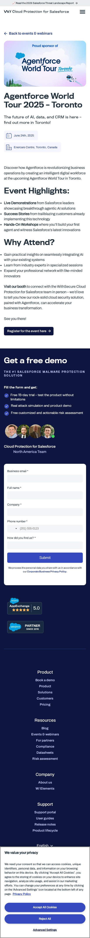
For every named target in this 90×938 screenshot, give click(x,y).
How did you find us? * (21, 538)
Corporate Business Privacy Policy (46, 571)
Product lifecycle (45, 830)
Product (45, 686)
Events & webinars (45, 734)
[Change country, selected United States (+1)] (13, 528)
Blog (45, 728)
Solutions (45, 692)
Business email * (17, 471)
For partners (45, 740)
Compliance (45, 746)
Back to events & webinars (30, 33)
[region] (45, 892)
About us (45, 782)
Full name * (14, 487)
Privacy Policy (22, 894)
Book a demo (45, 680)
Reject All (45, 918)
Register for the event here (26, 331)
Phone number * (17, 521)
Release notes (45, 824)
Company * (14, 504)
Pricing (45, 704)
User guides (45, 818)
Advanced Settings (45, 929)
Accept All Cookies (45, 907)
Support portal (45, 812)
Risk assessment (45, 758)
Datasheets (45, 752)
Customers (45, 698)
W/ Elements (45, 788)
